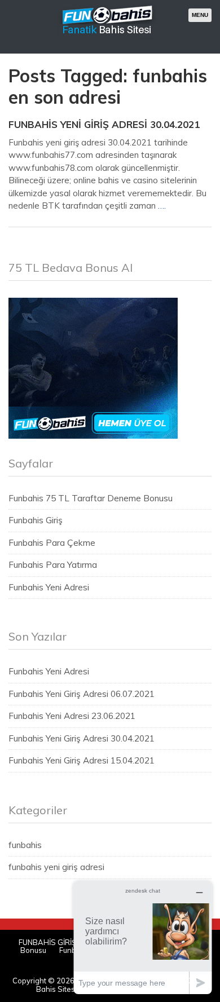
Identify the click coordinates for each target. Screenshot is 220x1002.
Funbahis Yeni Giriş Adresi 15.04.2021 (81, 760)
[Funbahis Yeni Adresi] (108, 38)
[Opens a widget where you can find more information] (142, 937)
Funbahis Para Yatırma (52, 564)
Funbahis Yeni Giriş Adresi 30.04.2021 (104, 124)
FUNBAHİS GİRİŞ (47, 942)
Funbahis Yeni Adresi (48, 587)
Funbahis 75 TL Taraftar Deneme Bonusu (90, 498)
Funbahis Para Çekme (51, 542)
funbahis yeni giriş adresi (56, 867)
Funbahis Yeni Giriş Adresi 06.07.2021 (81, 693)
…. (162, 205)
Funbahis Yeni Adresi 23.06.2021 (71, 715)
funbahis (25, 845)
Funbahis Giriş (35, 520)
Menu (200, 15)
